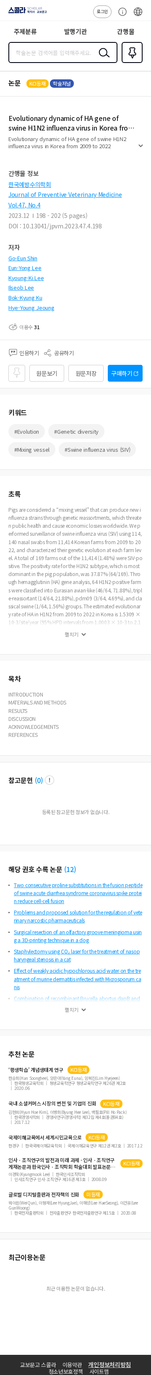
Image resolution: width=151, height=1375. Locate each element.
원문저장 (86, 373)
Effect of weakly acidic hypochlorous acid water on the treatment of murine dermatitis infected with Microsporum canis (77, 978)
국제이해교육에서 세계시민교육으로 (44, 1137)
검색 (102, 59)
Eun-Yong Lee (25, 268)
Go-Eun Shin (22, 258)
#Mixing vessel (31, 449)
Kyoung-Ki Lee (26, 278)
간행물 (125, 31)
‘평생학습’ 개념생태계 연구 (35, 1069)
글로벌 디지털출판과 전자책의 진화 (43, 1194)
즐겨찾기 (130, 62)
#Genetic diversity (76, 431)
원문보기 (46, 373)
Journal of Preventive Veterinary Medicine (65, 194)
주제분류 (25, 31)
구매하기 (122, 373)
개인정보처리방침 (109, 1364)
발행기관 (75, 31)
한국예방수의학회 (29, 184)
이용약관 (72, 1365)
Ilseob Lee (21, 287)
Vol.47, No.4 (24, 205)
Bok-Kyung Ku (25, 297)
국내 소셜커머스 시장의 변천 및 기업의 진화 (52, 1103)
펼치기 (140, 149)
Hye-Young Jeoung (31, 308)
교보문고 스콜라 (38, 1365)
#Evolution (26, 431)
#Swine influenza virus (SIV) (97, 449)
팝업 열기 (49, 780)
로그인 (102, 11)
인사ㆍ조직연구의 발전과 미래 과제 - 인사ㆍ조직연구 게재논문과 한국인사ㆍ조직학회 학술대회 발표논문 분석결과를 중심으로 (61, 1163)
